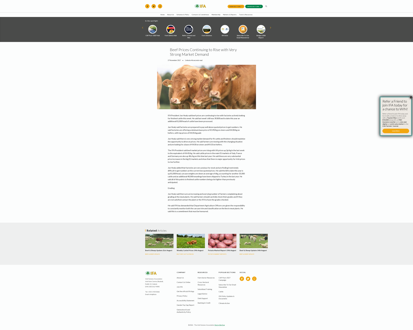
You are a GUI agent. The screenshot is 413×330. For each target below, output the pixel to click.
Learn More (396, 131)
